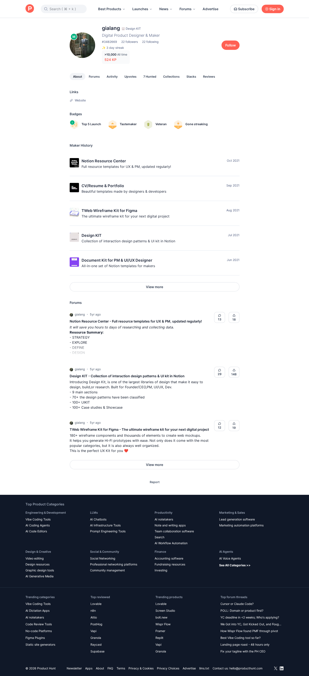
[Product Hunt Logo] (29, 8)
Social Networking (102, 558)
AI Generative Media (39, 576)
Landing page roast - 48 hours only (244, 644)
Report (154, 482)
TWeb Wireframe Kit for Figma (109, 210)
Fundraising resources (170, 564)
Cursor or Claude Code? (237, 604)
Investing (161, 570)
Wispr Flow (163, 624)
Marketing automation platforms (241, 525)
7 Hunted (149, 76)
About (77, 76)
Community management (107, 570)
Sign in (274, 9)
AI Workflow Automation (171, 543)
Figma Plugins (35, 638)
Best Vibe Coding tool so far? (240, 638)
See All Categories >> (235, 565)
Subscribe (246, 9)
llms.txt (204, 668)
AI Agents (226, 551)
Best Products (109, 9)
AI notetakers (164, 519)
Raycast (96, 644)
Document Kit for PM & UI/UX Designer (117, 260)
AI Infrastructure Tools (105, 525)
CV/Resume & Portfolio (103, 186)
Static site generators (40, 644)
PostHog (96, 624)
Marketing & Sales (232, 512)
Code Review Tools (38, 624)
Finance (160, 551)
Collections (171, 76)
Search (159, 537)
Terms (121, 668)
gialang (80, 314)
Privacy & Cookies (141, 668)
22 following (150, 41)
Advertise (210, 9)
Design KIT (92, 235)
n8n (93, 610)
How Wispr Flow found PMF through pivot (249, 631)
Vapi (93, 631)
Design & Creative (38, 551)
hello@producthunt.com (245, 668)
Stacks (191, 76)
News (163, 9)
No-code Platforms (38, 631)
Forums (185, 9)
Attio (93, 617)
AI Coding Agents (37, 525)
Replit (159, 638)
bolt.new (161, 617)
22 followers (129, 41)
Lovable (96, 604)
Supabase (97, 651)
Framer (160, 631)
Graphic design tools (39, 570)
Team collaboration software (174, 531)
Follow (230, 45)
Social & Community (104, 551)
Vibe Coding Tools (38, 519)
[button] (71, 314)
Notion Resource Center (104, 161)
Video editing (34, 558)
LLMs (94, 512)
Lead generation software (237, 519)
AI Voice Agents (230, 558)
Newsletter (74, 668)
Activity (112, 76)
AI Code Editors (36, 531)
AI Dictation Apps (37, 610)
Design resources (37, 564)
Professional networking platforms (113, 564)
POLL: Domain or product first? (241, 610)
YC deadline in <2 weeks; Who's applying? (249, 617)
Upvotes (130, 76)
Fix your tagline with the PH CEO (242, 651)
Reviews (209, 76)
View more (154, 287)
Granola (95, 638)
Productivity (163, 512)
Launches (140, 9)
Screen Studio (165, 610)
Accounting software (169, 558)
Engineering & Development (45, 512)
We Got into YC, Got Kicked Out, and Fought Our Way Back (251, 624)
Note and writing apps (170, 525)
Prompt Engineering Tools (108, 531)
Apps (88, 668)
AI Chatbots (98, 519)
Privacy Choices (168, 668)
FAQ (110, 668)
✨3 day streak (113, 47)
